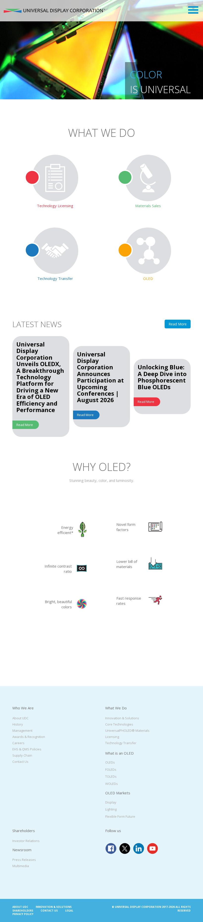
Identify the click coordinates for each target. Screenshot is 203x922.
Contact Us (20, 761)
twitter (124, 848)
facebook (111, 848)
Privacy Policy (22, 914)
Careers (18, 742)
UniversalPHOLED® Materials (127, 730)
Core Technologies (119, 724)
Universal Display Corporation (54, 10)
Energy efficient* (65, 530)
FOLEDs (110, 769)
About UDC (20, 718)
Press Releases (24, 859)
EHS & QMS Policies (26, 749)
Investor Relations (26, 840)
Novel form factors (125, 527)
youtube (152, 848)
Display (110, 802)
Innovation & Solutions (122, 718)
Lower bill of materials (126, 564)
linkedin (138, 848)
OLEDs (110, 762)
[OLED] (148, 251)
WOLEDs (111, 783)
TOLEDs (111, 776)
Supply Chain (22, 755)
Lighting (111, 809)
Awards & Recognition (28, 736)
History (17, 724)
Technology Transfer (120, 742)
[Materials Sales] (148, 178)
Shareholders (22, 910)
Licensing (112, 736)
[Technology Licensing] (55, 178)
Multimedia (20, 866)
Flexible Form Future (120, 816)
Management (22, 730)
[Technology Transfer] (55, 251)
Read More (178, 324)
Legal (69, 910)
